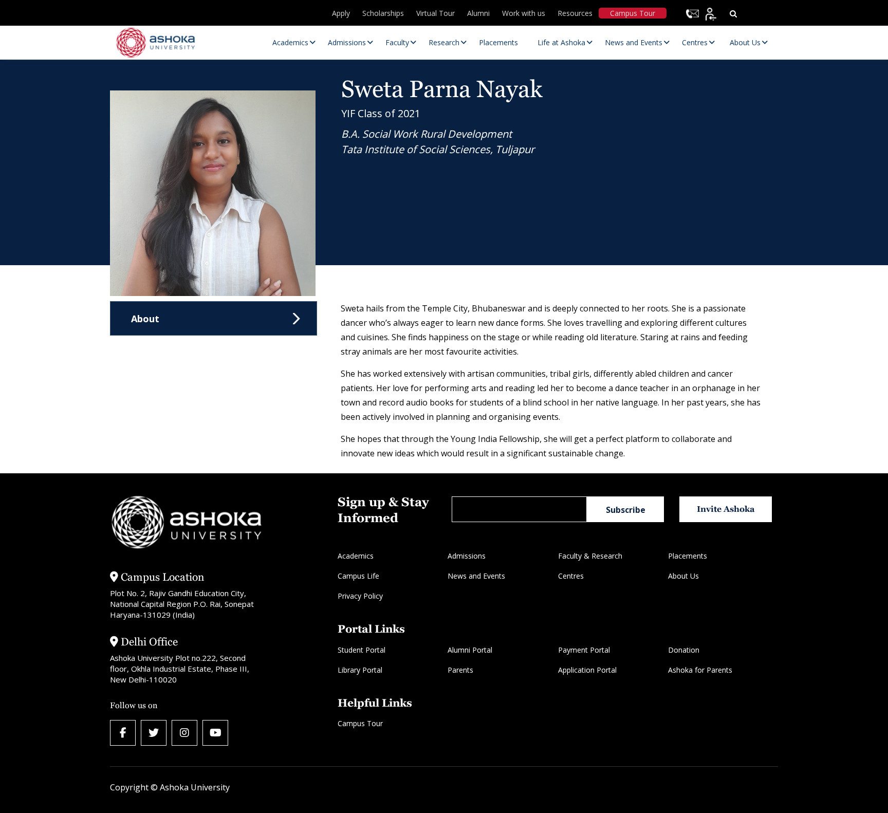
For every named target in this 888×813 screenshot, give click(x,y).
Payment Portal (584, 650)
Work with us (523, 13)
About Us (683, 576)
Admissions (467, 556)
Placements (687, 556)
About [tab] (145, 318)
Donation (683, 650)
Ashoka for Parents (700, 670)
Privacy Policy (360, 596)
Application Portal (587, 670)
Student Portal (361, 650)
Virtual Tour (435, 13)
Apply (341, 13)
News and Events (476, 576)
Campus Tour (632, 13)
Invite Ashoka (726, 509)
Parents (460, 670)
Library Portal (360, 670)
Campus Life (358, 576)
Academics (356, 556)
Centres (571, 576)
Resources (575, 13)
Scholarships (383, 13)
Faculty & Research (590, 556)
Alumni (478, 13)
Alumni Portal (470, 650)
